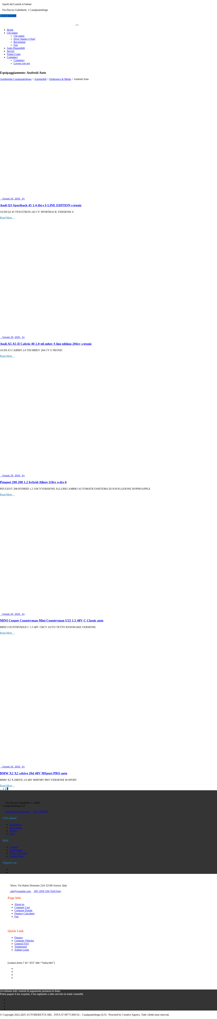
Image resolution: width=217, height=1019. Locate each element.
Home (10, 29)
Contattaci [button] (12, 57)
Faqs (11, 833)
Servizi (10, 51)
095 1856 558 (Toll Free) (47, 891)
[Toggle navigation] (77, 24)
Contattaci (19, 60)
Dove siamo (15, 827)
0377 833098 (40, 811)
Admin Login (21, 949)
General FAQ (21, 943)
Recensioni (19, 42)
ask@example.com (20, 891)
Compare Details (23, 910)
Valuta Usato (14, 54)
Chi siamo (19, 35)
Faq (16, 45)
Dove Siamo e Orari (24, 38)
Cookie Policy (17, 856)
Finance (18, 937)
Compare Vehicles (24, 940)
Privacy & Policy (18, 853)
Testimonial (20, 946)
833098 (9, 15)
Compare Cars (22, 907)
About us (19, 904)
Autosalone (15, 824)
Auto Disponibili (16, 48)
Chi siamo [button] (12, 32)
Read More (6, 217)
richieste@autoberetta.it (18, 811)
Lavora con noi (22, 63)
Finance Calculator (24, 913)
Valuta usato (15, 850)
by (23, 198)
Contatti (13, 847)
